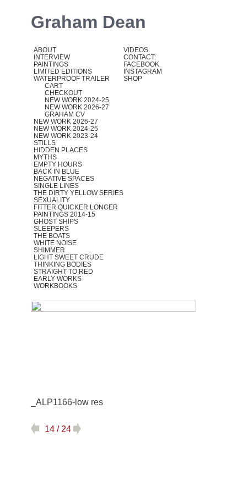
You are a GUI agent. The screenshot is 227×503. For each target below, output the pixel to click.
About (45, 50)
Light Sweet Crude (69, 257)
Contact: (139, 57)
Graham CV (65, 114)
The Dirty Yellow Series (78, 193)
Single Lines (56, 186)
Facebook (141, 64)
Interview (52, 57)
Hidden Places (61, 150)
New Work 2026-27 (77, 107)
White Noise (55, 243)
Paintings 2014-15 (64, 214)
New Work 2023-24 (66, 136)
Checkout (63, 93)
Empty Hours (58, 164)
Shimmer (49, 250)
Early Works (58, 279)
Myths (45, 157)
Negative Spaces (64, 179)
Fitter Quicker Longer (76, 207)
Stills (45, 143)
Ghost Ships (56, 221)
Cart (54, 86)
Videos (135, 50)
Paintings (51, 64)
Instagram (142, 71)
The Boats (52, 236)
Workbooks (55, 286)
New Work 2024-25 (77, 100)
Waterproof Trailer (72, 78)
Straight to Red (63, 271)
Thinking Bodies (62, 264)
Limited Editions (63, 71)
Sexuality (52, 200)
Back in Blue (56, 171)
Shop (132, 78)
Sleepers (51, 229)
